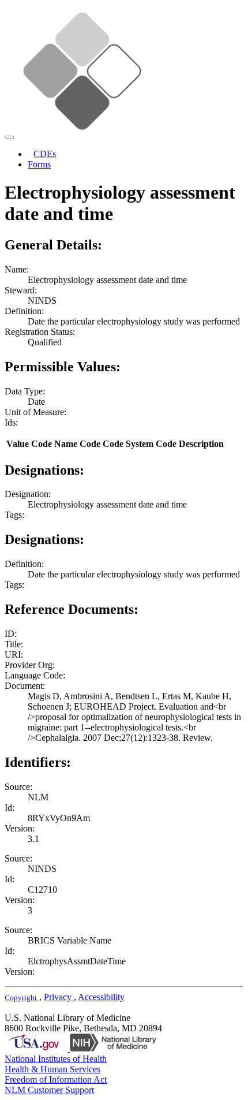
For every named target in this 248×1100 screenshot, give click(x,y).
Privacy (59, 997)
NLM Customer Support (49, 1090)
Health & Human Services (52, 1069)
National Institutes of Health (56, 1059)
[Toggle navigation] (9, 137)
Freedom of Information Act (56, 1079)
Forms (39, 164)
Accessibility (101, 997)
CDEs (44, 154)
